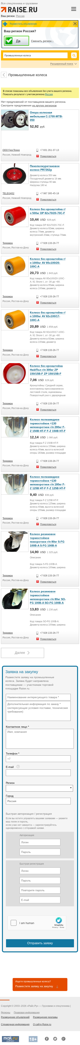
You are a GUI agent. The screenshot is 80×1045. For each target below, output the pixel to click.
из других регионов (44, 105)
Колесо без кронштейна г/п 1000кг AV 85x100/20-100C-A (47, 262)
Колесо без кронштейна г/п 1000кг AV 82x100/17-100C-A (47, 316)
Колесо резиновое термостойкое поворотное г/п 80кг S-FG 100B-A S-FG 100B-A (47, 540)
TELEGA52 (8, 193)
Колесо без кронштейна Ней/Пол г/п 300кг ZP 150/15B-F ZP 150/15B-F (46, 369)
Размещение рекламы (45, 1017)
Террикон (8, 243)
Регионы (5, 1012)
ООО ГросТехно (11, 150)
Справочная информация (15, 1024)
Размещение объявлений (15, 1017)
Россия (49, 94)
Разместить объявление (23, 24)
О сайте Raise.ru (42, 1024)
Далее (20, 653)
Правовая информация (27, 1012)
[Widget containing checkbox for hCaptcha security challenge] (37, 922)
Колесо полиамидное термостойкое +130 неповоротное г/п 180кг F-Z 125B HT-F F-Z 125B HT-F (48, 482)
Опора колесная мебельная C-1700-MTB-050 (46, 116)
